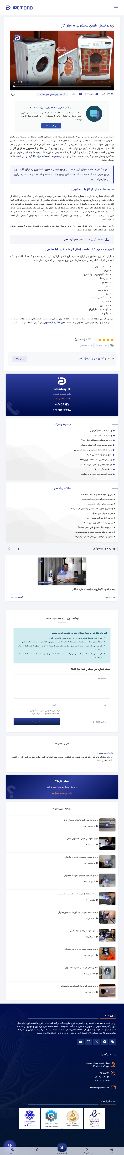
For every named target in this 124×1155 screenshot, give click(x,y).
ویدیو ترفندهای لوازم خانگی (51, 94)
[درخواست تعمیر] (10, 1146)
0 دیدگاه (75, 94)
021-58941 (62, 404)
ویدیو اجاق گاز (101, 345)
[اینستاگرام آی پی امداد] (88, 1042)
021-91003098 (62, 410)
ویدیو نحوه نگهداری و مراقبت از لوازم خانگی (93, 589)
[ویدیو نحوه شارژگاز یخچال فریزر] (107, 935)
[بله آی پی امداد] (112, 1042)
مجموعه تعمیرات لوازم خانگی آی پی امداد (38, 156)
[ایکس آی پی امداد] (96, 1042)
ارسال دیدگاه (51, 125)
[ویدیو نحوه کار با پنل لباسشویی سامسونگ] (107, 990)
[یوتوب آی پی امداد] (80, 1042)
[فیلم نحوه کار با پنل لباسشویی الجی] (107, 843)
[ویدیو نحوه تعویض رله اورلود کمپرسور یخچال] (107, 917)
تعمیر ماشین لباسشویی (54, 323)
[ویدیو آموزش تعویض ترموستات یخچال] (107, 880)
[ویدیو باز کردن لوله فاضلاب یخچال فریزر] (107, 824)
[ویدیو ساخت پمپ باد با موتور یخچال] (107, 953)
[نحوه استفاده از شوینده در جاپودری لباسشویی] (107, 898)
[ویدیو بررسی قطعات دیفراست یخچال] (107, 861)
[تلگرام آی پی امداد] (104, 1042)
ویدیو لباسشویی (86, 345)
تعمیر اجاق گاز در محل (73, 239)
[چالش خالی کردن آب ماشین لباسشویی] (107, 972)
